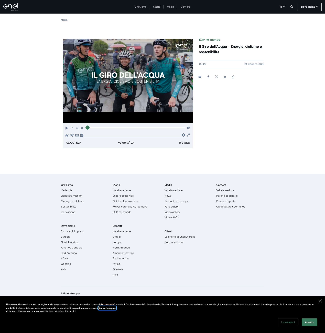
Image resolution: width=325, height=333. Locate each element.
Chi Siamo (141, 6)
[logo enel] (11, 7)
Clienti (168, 231)
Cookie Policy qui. (107, 308)
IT (281, 6)
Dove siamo (68, 225)
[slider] (87, 128)
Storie (156, 6)
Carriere (185, 6)
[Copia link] (233, 77)
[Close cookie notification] (320, 301)
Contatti (118, 225)
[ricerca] (291, 6)
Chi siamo (67, 184)
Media (170, 6)
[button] (67, 128)
